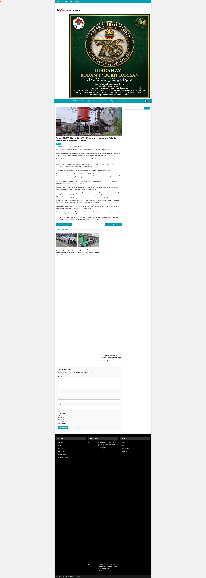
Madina (123, 101)
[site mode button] (146, 101)
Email (59, 398)
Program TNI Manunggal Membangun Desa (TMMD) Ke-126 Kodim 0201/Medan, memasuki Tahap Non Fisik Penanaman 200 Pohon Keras (114, 224)
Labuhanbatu (96, 101)
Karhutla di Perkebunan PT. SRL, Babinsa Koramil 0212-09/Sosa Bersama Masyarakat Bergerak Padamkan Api (106, 445)
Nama (59, 391)
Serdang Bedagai (86, 101)
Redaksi (72, 1)
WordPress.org (125, 451)
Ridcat (69, 146)
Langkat (60, 445)
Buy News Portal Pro (63, 457)
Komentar (60, 376)
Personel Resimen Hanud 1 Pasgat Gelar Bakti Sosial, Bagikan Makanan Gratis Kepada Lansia (107, 566)
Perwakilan (78, 1)
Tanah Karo (106, 101)
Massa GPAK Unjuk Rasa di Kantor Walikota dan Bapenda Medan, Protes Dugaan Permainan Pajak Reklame (65, 250)
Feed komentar (125, 448)
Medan (68, 101)
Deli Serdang (76, 101)
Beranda (62, 101)
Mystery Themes (76, 576)
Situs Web (60, 405)
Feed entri (124, 445)
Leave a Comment (77, 146)
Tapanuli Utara (115, 101)
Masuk (123, 442)
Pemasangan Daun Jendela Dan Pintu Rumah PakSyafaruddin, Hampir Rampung (65, 224)
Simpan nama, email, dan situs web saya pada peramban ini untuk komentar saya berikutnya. (62, 418)
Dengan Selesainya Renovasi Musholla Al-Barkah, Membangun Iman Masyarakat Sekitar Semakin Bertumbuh (88, 250)
